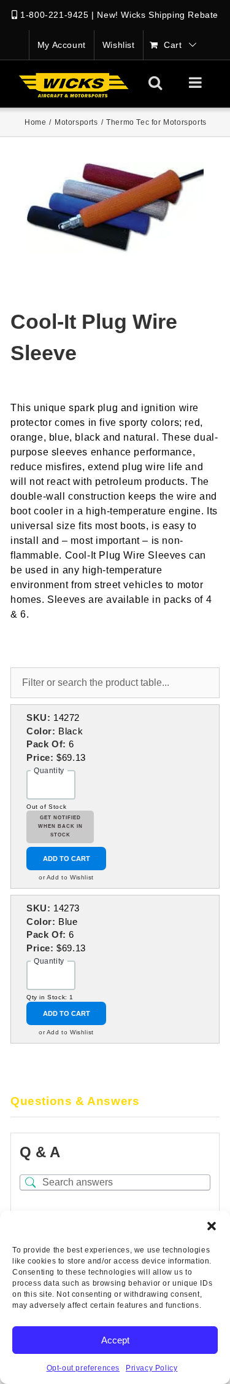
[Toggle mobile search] (155, 82)
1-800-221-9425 (54, 15)
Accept (115, 1340)
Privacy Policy (151, 1368)
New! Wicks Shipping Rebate (157, 15)
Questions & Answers (74, 1101)
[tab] (115, 1102)
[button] (211, 1226)
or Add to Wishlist (66, 877)
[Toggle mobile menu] (197, 82)
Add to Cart (66, 858)
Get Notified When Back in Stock (60, 826)
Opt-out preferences (83, 1368)
